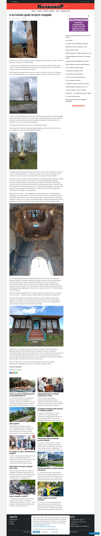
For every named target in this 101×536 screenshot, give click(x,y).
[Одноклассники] (12, 373)
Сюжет (57, 11)
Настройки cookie (94, 533)
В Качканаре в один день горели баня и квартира (77, 83)
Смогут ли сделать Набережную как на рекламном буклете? (22, 395)
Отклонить (45, 532)
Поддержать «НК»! (65, 11)
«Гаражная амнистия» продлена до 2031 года (76, 87)
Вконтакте (11, 522)
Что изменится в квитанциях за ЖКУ (74, 71)
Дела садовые (14, 424)
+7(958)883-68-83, (75, 522)
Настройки (54, 532)
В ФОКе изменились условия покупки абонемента (50, 469)
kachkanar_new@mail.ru (75, 526)
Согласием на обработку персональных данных (44, 526)
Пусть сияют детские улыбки (73, 96)
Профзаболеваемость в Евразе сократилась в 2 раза (48, 395)
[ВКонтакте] (10, 373)
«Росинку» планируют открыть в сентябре (76, 90)
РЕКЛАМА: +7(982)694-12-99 (72, 524)
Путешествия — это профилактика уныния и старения (78, 93)
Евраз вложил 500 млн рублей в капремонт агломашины (76, 100)
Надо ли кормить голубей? (18, 496)
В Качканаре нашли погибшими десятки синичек (48, 439)
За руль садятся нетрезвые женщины (47, 499)
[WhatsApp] (16, 373)
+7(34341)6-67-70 (82, 522)
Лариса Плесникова (15, 18)
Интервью (51, 11)
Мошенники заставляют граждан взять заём (20, 467)
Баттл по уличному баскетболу (73, 80)
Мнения (46, 11)
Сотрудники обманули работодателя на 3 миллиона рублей (50, 409)
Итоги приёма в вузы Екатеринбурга (74, 74)
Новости (34, 11)
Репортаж (39, 11)
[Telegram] (14, 373)
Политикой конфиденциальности (40, 524)
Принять (36, 532)
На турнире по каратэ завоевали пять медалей (22, 452)
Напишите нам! (15, 1)
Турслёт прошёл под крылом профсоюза (75, 77)
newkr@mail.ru (85, 526)
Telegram (11, 524)
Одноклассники (13, 519)
